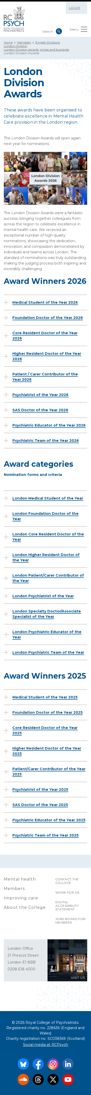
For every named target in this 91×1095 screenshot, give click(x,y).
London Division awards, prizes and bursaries (36, 49)
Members (24, 42)
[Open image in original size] (14, 19)
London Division (15, 46)
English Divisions (47, 42)
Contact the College (67, 881)
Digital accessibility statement (67, 905)
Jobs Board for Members (70, 920)
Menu (74, 29)
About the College (25, 907)
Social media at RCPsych (45, 1044)
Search (59, 31)
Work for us (67, 892)
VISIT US (78, 978)
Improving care (21, 898)
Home (8, 42)
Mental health (20, 879)
